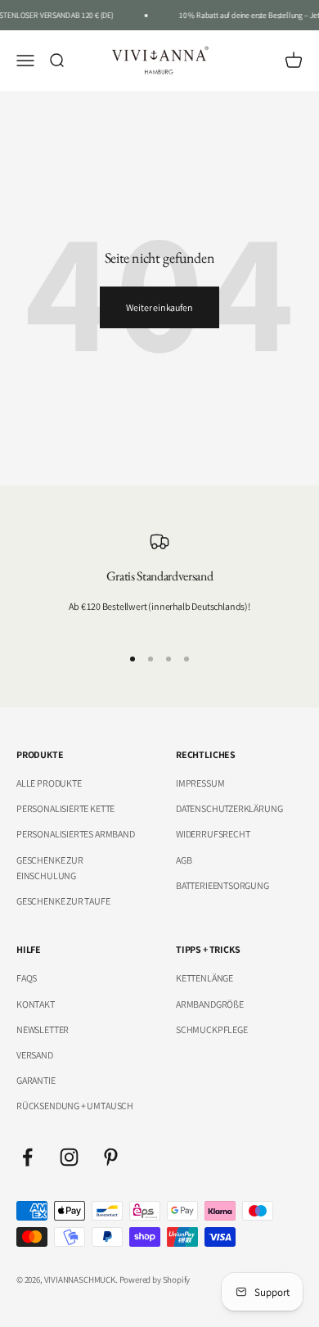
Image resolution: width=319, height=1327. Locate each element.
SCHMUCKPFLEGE (212, 1029)
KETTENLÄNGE (204, 978)
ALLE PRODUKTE (49, 783)
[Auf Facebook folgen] (27, 1157)
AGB (183, 860)
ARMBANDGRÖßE (210, 1004)
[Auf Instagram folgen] (69, 1157)
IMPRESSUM (200, 783)
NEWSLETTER (42, 1029)
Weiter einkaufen (159, 307)
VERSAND (34, 1055)
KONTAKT (35, 1004)
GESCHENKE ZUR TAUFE (63, 901)
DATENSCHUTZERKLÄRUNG (229, 808)
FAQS (26, 978)
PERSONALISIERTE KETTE (65, 808)
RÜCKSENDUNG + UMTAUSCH (74, 1105)
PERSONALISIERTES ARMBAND (75, 834)
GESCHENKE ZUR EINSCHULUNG (49, 868)
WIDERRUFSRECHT (212, 834)
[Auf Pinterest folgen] (111, 1157)
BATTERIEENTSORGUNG (222, 885)
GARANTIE (36, 1080)
